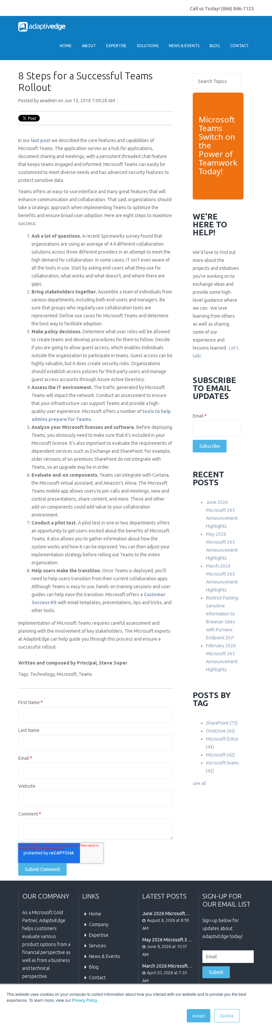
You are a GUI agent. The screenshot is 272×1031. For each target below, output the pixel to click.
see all (199, 783)
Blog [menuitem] (215, 45)
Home (95, 913)
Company (98, 924)
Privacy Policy (84, 1000)
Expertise (98, 935)
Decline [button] (227, 1015)
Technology (42, 674)
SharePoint (222, 723)
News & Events (104, 956)
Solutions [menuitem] (148, 45)
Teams (85, 674)
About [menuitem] (89, 45)
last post (40, 140)
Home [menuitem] (66, 45)
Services (97, 945)
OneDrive (220, 731)
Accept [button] (198, 1015)
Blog (94, 967)
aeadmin (48, 100)
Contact (97, 977)
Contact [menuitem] (239, 45)
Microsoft (67, 674)
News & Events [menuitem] (184, 45)
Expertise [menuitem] (116, 45)
